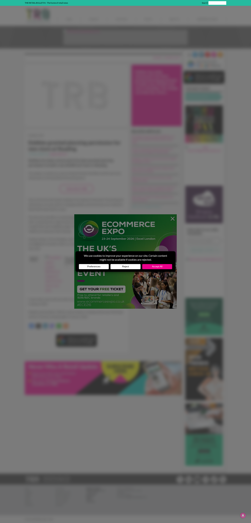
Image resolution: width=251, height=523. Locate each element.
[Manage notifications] (243, 515)
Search (205, 3)
